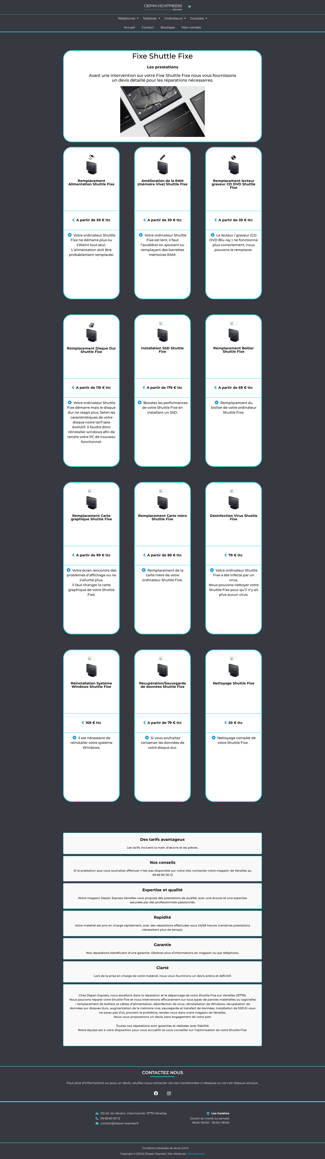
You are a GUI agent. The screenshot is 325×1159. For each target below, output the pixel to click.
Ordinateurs (173, 18)
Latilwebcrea (196, 1153)
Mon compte (191, 27)
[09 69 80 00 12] (108, 1118)
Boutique (168, 27)
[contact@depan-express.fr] (117, 1123)
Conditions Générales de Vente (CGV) (165, 1148)
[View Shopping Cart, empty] (189, 6)
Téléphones (127, 18)
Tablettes (150, 18)
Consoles (197, 18)
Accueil (129, 27)
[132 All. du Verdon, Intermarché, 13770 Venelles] (131, 1113)
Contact (148, 27)
